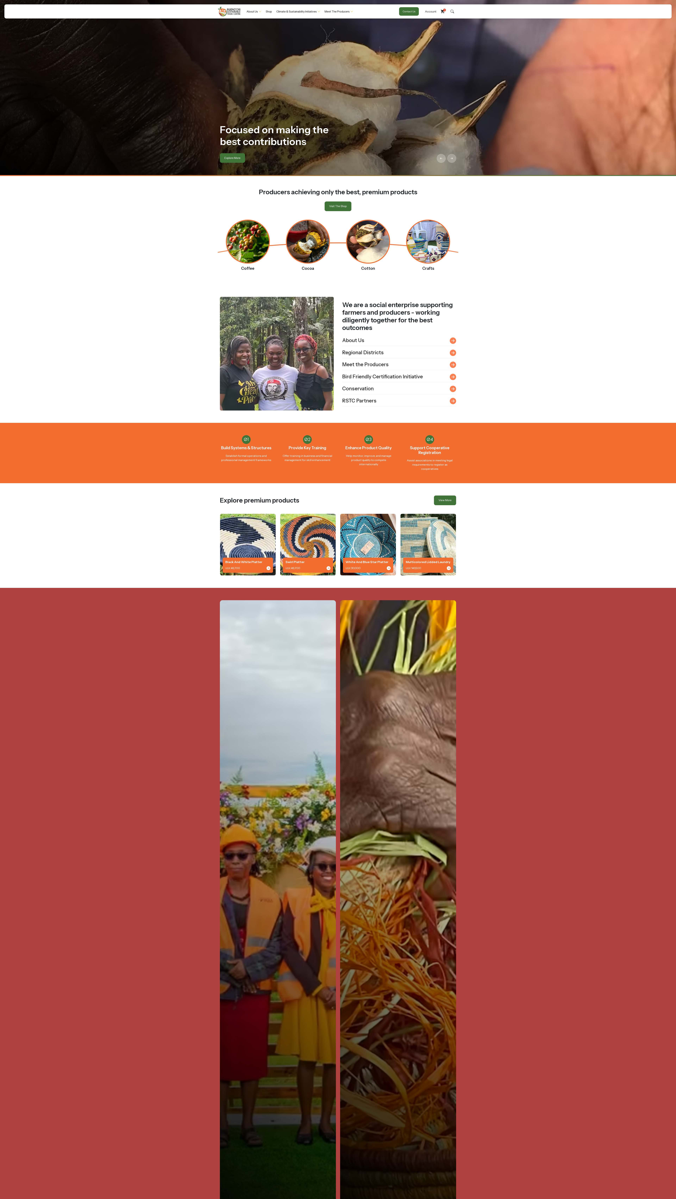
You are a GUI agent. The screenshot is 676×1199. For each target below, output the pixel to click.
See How (229, 158)
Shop (269, 11)
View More (445, 500)
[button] (441, 158)
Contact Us (409, 11)
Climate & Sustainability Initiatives (296, 11)
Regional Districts (363, 352)
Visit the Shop (338, 206)
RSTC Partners (359, 401)
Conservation (358, 389)
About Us (252, 11)
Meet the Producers (337, 11)
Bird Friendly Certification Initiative (382, 377)
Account (430, 11)
